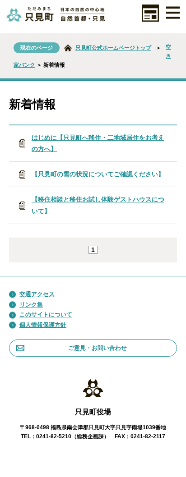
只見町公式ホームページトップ (113, 47)
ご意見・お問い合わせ (97, 347)
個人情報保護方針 (42, 324)
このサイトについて (45, 314)
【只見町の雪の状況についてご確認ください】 (98, 174)
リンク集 (31, 304)
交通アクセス (37, 294)
